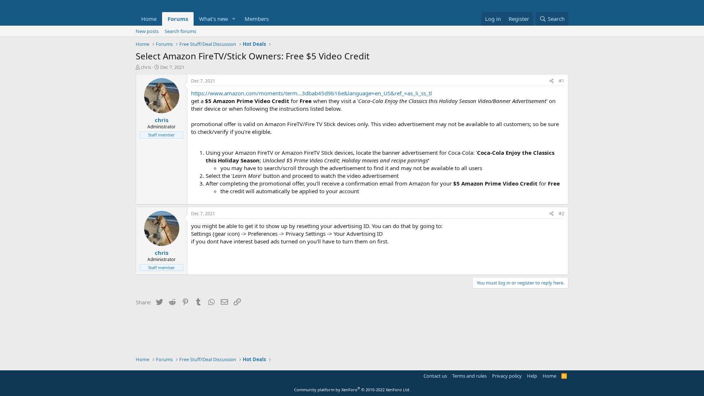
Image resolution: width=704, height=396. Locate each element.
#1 (561, 81)
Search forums (180, 31)
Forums (178, 18)
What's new (213, 18)
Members (257, 18)
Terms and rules (469, 376)
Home (149, 18)
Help (532, 376)
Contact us (435, 376)
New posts (147, 31)
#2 (561, 213)
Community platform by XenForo (352, 389)
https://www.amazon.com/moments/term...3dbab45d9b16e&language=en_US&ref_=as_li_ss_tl (311, 93)
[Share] (551, 81)
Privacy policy (507, 376)
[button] (234, 19)
